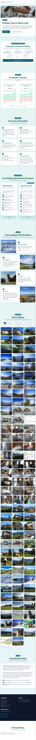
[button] (6, 331)
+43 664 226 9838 (17, 31)
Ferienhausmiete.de (6, 714)
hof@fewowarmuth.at (25, 701)
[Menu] (34, 2)
